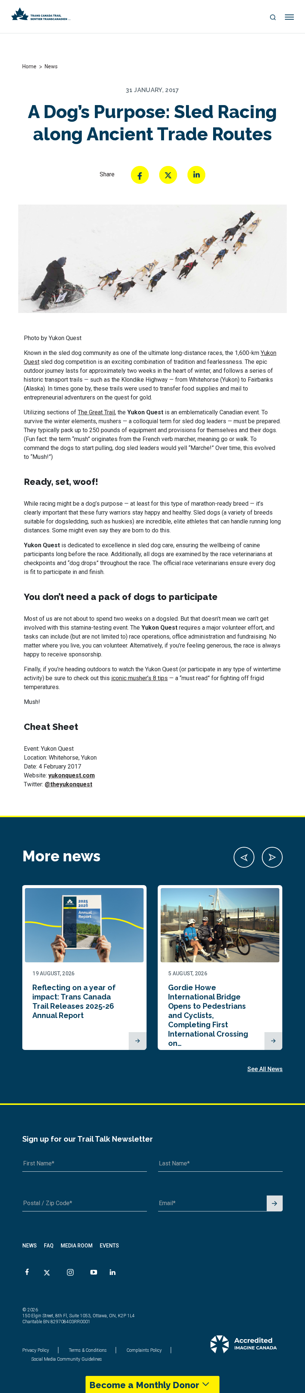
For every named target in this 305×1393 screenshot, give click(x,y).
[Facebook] (140, 175)
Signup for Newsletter (274, 1203)
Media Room (77, 1246)
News (29, 1246)
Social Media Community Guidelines (66, 1359)
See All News (265, 1069)
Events (109, 1246)
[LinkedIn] (196, 175)
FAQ (49, 1246)
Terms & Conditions (88, 1350)
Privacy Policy (35, 1350)
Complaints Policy (144, 1350)
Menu (289, 17)
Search (273, 17)
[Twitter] (168, 175)
